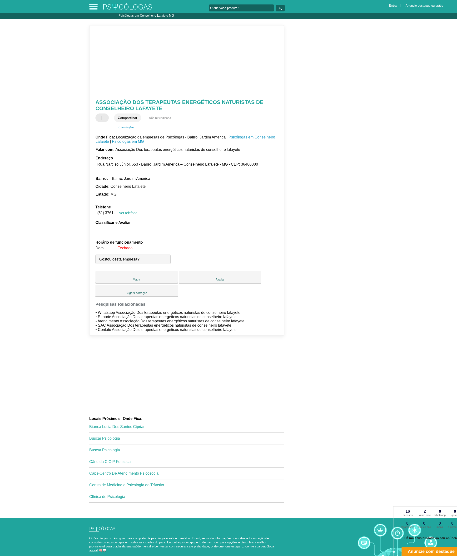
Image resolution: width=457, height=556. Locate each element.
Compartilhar (127, 118)
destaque (424, 5)
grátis (439, 5)
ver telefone (128, 213)
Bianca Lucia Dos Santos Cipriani (117, 427)
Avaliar (220, 279)
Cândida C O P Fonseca (110, 462)
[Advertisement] (184, 62)
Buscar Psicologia (104, 438)
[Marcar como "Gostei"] (100, 118)
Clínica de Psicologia (107, 497)
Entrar (393, 5)
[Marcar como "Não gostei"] (105, 118)
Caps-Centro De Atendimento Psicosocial (124, 473)
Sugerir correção (136, 293)
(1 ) (126, 127)
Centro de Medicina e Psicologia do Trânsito (126, 485)
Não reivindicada (160, 118)
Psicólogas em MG (128, 141)
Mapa (136, 279)
